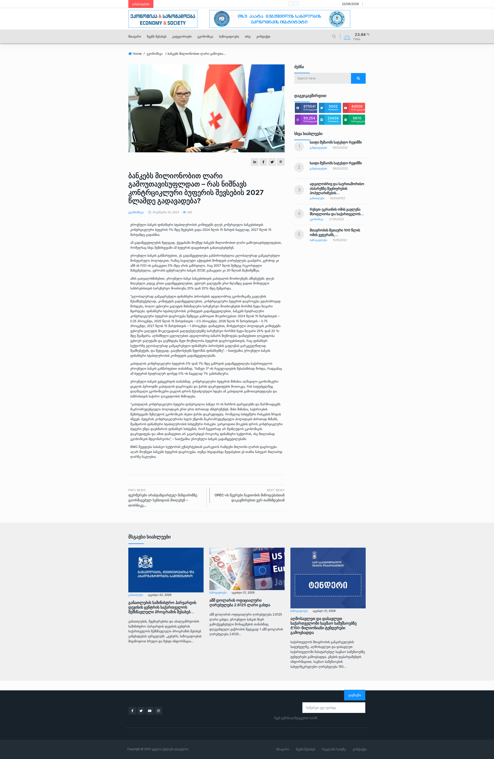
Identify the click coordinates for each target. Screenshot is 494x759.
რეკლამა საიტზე (334, 749)
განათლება (317, 198)
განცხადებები (318, 147)
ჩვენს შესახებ (156, 36)
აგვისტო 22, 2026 (159, 594)
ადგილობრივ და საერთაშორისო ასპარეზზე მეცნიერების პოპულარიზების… (337, 188)
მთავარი (134, 36)
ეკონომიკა (205, 36)
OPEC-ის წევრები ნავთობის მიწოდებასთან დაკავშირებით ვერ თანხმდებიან (250, 495)
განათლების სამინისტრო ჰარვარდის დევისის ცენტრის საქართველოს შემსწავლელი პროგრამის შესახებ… (162, 607)
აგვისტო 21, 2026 (243, 592)
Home (137, 54)
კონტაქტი (263, 36)
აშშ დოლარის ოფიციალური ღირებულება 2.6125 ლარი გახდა (239, 602)
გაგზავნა (354, 695)
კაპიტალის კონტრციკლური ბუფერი (158, 404)
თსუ (247, 36)
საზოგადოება (229, 36)
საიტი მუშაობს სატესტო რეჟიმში (336, 142)
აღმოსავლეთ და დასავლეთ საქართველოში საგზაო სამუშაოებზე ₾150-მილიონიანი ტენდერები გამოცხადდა (323, 625)
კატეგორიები (182, 36)
